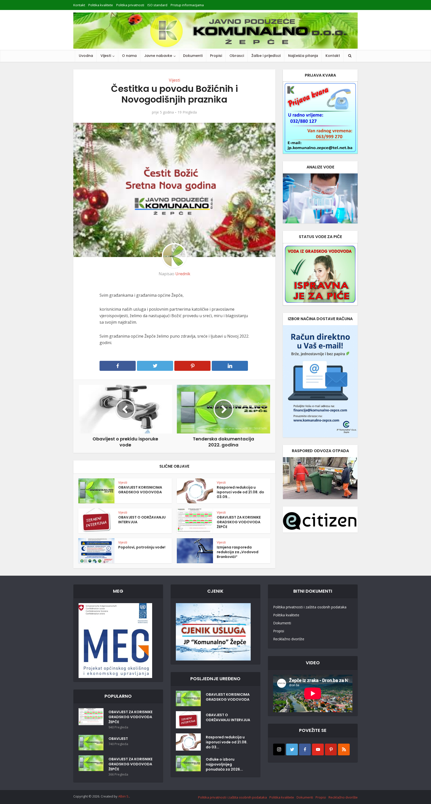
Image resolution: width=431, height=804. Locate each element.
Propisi (216, 55)
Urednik (182, 273)
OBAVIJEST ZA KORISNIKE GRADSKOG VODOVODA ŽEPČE (239, 522)
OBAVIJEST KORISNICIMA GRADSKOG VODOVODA (140, 490)
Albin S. (123, 796)
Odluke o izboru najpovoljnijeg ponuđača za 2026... (224, 764)
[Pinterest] (331, 749)
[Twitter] (292, 749)
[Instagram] (279, 749)
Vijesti (106, 55)
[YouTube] (318, 749)
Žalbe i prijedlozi (266, 55)
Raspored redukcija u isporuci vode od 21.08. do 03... (226, 742)
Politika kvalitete (100, 5)
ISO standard (157, 5)
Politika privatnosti (130, 5)
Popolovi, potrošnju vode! (141, 547)
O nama (129, 55)
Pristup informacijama (187, 5)
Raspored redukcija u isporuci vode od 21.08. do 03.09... (240, 492)
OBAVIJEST (118, 738)
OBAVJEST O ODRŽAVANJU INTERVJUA (142, 520)
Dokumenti (193, 55)
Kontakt (79, 5)
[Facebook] (305, 749)
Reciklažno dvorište (288, 639)
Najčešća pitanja (303, 55)
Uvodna (86, 55)
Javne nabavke (158, 55)
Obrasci (236, 55)
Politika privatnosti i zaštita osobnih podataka (309, 607)
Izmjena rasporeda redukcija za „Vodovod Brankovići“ (237, 552)
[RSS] (344, 749)
